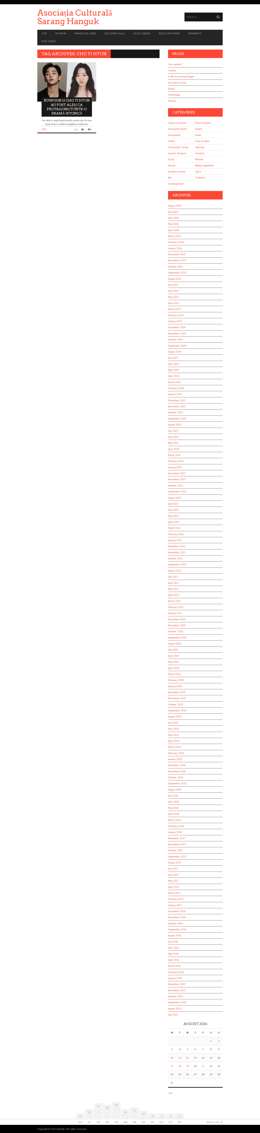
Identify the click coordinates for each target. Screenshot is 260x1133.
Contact (172, 70)
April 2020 (173, 668)
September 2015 (177, 1002)
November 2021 (177, 552)
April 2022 (173, 522)
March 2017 (174, 893)
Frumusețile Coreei (178, 147)
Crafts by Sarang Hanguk (181, 76)
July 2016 (173, 941)
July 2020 (173, 649)
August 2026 (174, 205)
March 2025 (174, 309)
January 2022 (175, 540)
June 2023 (173, 436)
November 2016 (177, 917)
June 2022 (173, 509)
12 (187, 1057)
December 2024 (177, 327)
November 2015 (177, 990)
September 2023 (177, 418)
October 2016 (175, 923)
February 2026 (176, 242)
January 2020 (175, 686)
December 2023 (177, 400)
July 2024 (173, 357)
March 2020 (174, 674)
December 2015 (177, 984)
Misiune (172, 100)
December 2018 (177, 765)
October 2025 (175, 266)
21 (203, 1066)
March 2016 (174, 966)
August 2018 (174, 789)
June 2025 (173, 290)
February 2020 (176, 680)
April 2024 (173, 376)
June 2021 (173, 582)
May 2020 (173, 661)
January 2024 (175, 394)
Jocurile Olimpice (177, 153)
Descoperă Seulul (115, 33)
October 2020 (175, 631)
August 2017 (174, 862)
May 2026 (173, 224)
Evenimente (194, 33)
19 (187, 1066)
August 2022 (174, 497)
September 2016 (177, 929)
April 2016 (173, 959)
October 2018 (175, 777)
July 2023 (173, 430)
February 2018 (176, 826)
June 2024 (173, 364)
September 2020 (177, 637)
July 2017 (173, 868)
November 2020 (177, 625)
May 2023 (173, 442)
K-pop (171, 159)
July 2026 (173, 211)
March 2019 (174, 747)
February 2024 (176, 388)
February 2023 (176, 461)
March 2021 (174, 601)
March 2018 (174, 820)
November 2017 (177, 844)
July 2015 (173, 1014)
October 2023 (175, 412)
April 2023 (173, 449)
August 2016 (174, 935)
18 (179, 1066)
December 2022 (177, 473)
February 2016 (176, 972)
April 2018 (173, 813)
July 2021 (173, 576)
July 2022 (173, 503)
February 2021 (176, 607)
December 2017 (177, 838)
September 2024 (177, 345)
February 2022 (176, 534)
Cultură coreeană (177, 122)
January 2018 (175, 832)
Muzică (171, 165)
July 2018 (173, 795)
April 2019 (173, 741)
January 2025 (175, 321)
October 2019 (175, 704)
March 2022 (174, 528)
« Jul (170, 1093)
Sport (198, 171)
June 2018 (173, 801)
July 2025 (173, 284)
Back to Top (213, 1122)
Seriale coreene (176, 171)
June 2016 (173, 947)
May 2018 (173, 807)
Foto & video (202, 141)
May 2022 (173, 516)
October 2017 (175, 850)
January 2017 (175, 905)
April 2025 (173, 303)
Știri (44, 33)
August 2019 (174, 716)
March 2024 (174, 382)
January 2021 (175, 613)
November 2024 (177, 333)
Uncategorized (176, 183)
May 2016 (173, 953)
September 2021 (177, 564)
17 (172, 1066)
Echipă (171, 88)
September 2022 (177, 491)
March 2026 (174, 236)
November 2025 (177, 260)
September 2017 (177, 856)
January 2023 (175, 467)
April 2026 (173, 230)
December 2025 (177, 254)
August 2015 (174, 1008)
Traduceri (200, 177)
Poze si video (49, 41)
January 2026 (175, 248)
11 (179, 1057)
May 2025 (173, 297)
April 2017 (173, 887)
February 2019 (176, 753)
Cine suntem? (175, 64)
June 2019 (173, 728)
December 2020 (177, 619)
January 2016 (175, 978)
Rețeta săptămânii (169, 33)
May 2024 (173, 370)
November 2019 (177, 698)
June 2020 (173, 655)
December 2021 (177, 546)
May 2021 (173, 588)
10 (172, 1057)
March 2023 (174, 455)
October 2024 (175, 339)
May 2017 (173, 880)
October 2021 (175, 558)
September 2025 (177, 272)
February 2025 (176, 315)
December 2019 (177, 692)
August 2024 (174, 351)
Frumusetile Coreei (85, 33)
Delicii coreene (141, 33)
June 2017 (173, 874)
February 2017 (176, 899)
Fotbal (171, 141)
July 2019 (173, 722)
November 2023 (177, 406)
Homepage (174, 94)
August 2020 (174, 643)
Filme (198, 135)
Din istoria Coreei (177, 82)
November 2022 (177, 479)
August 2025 (174, 278)
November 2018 (177, 771)
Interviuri (60, 33)
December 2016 (177, 911)
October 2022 (175, 485)
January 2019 (175, 759)
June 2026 (173, 217)
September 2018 (177, 783)
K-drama (199, 153)
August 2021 (174, 570)
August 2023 (174, 424)
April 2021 (173, 595)
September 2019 (177, 710)
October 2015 (175, 996)
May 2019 (173, 735)
